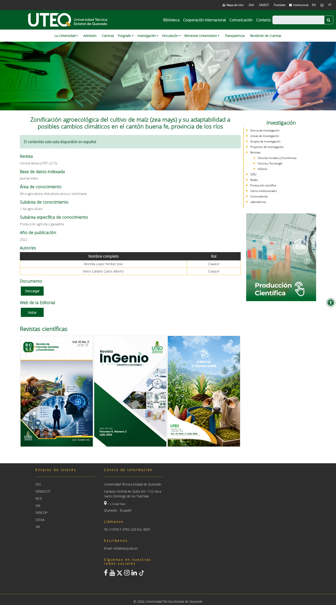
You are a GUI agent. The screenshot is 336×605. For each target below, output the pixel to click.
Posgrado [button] (124, 35)
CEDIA (39, 520)
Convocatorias (259, 196)
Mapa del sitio (235, 5)
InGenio (262, 169)
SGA (251, 5)
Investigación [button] (146, 35)
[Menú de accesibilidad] (330, 302)
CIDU (253, 174)
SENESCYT (42, 491)
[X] (119, 574)
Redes (254, 180)
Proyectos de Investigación (267, 147)
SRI (37, 527)
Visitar (32, 312)
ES (322, 5)
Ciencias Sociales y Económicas (277, 158)
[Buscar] (328, 20)
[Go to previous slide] (34, 391)
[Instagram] (127, 574)
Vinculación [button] (170, 35)
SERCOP (41, 512)
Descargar (32, 291)
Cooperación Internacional (204, 19)
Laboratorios (258, 202)
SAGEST (264, 5)
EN (314, 5)
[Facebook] (106, 574)
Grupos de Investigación (265, 141)
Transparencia (235, 35)
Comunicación (241, 19)
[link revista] (103, 391)
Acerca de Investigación (265, 130)
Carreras (108, 35)
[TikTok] (141, 574)
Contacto (263, 19)
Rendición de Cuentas (265, 35)
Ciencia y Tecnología (270, 163)
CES (38, 484)
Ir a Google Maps (116, 503)
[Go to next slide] (227, 391)
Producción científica (263, 185)
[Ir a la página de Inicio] (68, 20)
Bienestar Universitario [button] (200, 35)
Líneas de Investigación (264, 136)
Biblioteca (171, 19)
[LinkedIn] (134, 574)
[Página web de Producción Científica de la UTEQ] (281, 257)
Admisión (89, 35)
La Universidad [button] (65, 35)
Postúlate (279, 5)
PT (329, 5)
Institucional (300, 5)
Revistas (255, 152)
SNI (37, 505)
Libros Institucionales (263, 191)
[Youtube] (112, 574)
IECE (38, 498)
